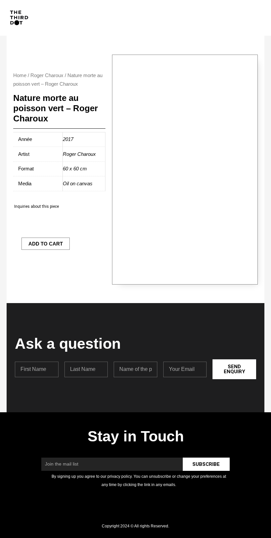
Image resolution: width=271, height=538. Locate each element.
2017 (68, 139)
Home (19, 75)
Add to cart (45, 244)
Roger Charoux (46, 75)
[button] (254, 18)
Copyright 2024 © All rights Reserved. (135, 526)
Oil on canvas (78, 183)
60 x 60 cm (75, 168)
